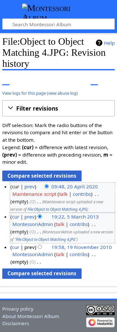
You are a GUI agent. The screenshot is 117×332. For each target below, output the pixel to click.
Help (109, 43)
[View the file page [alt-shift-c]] (5, 80)
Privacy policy (17, 308)
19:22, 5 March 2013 (75, 216)
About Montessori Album (30, 316)
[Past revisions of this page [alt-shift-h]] (94, 80)
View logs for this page (24, 93)
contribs (82, 194)
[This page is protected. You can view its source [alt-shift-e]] (82, 80)
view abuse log (62, 93)
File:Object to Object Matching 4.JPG (57, 209)
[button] (58, 108)
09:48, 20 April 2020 (74, 186)
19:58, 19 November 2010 (81, 247)
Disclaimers (15, 323)
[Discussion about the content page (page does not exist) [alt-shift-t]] (20, 80)
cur (15, 216)
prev (29, 186)
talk (63, 194)
